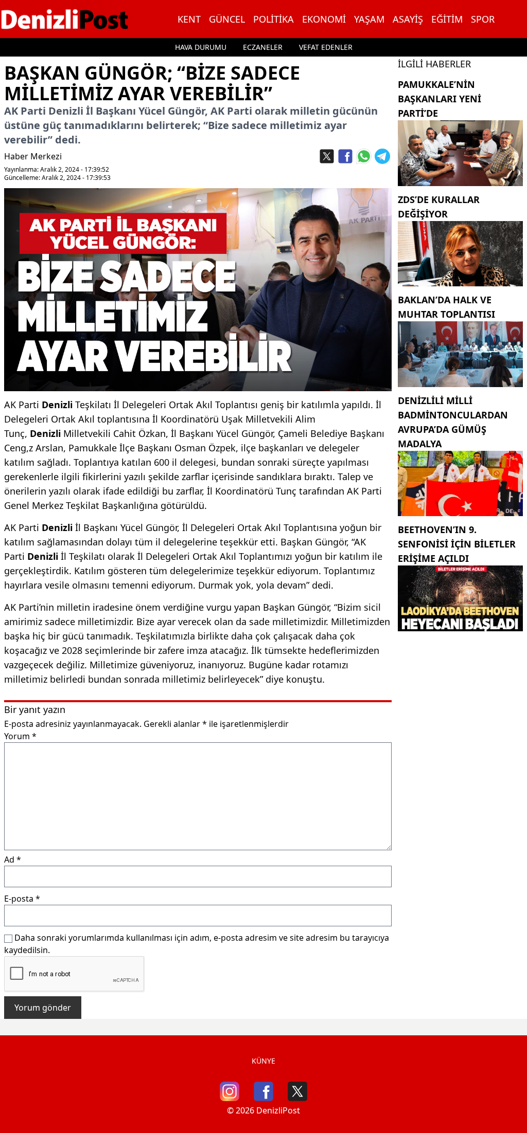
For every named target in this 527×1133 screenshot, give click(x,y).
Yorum (20, 736)
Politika (273, 19)
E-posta (22, 898)
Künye (263, 1061)
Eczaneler (263, 47)
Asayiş (408, 19)
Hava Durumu (200, 47)
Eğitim (447, 19)
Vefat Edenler (326, 47)
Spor (483, 19)
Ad (12, 859)
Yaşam (369, 19)
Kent (189, 19)
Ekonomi (324, 19)
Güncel (227, 19)
